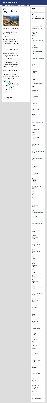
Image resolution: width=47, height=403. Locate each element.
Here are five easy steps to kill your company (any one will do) (38, 40)
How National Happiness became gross (36, 129)
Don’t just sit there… (34, 193)
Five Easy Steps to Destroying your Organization (37, 114)
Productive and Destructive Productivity (36, 131)
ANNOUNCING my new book (35, 218)
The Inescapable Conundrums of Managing (36, 38)
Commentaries (13, 5)
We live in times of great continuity (35, 173)
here (7, 99)
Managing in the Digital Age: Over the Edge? (36, 64)
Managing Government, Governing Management (37, 51)
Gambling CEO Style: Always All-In (35, 149)
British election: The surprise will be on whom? (36, 385)
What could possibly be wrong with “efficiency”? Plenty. (37, 122)
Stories (19, 5)
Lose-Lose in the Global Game (35, 281)
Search (29, 5)
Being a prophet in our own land (35, 307)
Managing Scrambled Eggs (35, 45)
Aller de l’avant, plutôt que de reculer (35, 314)
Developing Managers (34, 187)
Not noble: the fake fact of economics (35, 144)
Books (7, 5)
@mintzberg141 (9, 98)
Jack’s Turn (33, 204)
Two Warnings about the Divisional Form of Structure (37, 83)
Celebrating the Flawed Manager (35, 71)
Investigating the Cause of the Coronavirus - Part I (37, 378)
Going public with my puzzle (35, 358)
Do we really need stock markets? (35, 326)
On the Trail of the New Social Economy (36, 230)
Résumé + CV (4, 5)
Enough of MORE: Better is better (35, 319)
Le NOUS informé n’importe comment (35, 210)
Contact (26, 5)
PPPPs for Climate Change (35, 353)
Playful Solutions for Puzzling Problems (36, 305)
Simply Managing (33, 35)
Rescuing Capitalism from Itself (35, 265)
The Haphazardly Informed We (35, 216)
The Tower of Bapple (34, 333)
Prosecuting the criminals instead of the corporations (37, 298)
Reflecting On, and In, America (35, 164)
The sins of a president (34, 142)
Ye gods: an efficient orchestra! (35, 90)
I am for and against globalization (35, 339)
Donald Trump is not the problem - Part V (36, 244)
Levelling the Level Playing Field (35, 347)
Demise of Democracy (34, 271)
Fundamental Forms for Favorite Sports (36, 78)
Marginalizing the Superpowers (35, 300)
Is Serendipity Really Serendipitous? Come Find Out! (37, 293)
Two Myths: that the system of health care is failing (37, 227)
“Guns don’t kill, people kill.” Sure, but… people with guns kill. (38, 151)
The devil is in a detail (34, 335)
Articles (10, 5)
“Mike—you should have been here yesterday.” (36, 186)
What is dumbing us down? (35, 166)
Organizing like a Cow (34, 85)
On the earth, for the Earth (34, 393)
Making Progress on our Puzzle (35, 242)
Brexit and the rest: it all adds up (35, 263)
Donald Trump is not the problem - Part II (36, 249)
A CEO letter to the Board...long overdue (36, 321)
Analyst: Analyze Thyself (34, 124)
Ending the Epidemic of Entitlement (35, 137)
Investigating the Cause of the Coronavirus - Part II (37, 373)
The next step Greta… (34, 258)
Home (2, 5)
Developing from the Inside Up (35, 345)
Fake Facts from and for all (34, 32)
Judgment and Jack (34, 171)
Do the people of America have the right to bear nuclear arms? (38, 158)
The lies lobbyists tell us (34, 156)
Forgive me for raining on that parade (35, 387)
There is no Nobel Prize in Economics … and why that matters (38, 287)
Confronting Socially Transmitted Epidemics (36, 351)
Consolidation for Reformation (35, 237)
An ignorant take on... (34, 367)
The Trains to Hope (34, 400)
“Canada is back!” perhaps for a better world (36, 398)
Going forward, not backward (35, 312)
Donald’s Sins (33, 135)
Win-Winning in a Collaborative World (36, 328)
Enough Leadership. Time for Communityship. (36, 109)
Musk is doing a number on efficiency (35, 117)
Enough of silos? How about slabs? (35, 103)
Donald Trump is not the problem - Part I (36, 251)
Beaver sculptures (22, 5)
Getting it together (34, 348)
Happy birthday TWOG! (34, 34)
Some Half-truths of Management (35, 47)
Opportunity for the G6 (34, 380)
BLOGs (33, 18)
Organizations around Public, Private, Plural (36, 94)
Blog (15, 5)
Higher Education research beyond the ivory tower (37, 26)
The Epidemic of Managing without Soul (36, 53)
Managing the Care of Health (35, 205)
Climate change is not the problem (35, 235)
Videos (17, 5)
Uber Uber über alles (34, 341)
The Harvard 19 (33, 202)
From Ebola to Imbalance (34, 256)
